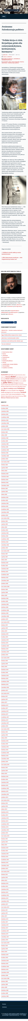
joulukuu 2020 (4, 583)
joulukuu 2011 (4, 904)
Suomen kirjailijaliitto (16, 394)
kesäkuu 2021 (4, 565)
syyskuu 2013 (4, 841)
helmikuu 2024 (4, 482)
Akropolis (16, 374)
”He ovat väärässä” (6, 344)
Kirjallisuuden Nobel (9, 384)
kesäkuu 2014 (4, 815)
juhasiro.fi (19, 304)
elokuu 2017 (4, 702)
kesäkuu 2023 (4, 500)
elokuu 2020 (4, 595)
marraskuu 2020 (5, 586)
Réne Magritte (8, 392)
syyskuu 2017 (4, 699)
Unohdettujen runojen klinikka (10, 364)
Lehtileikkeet (16, 58)
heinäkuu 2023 (4, 497)
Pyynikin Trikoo (15, 390)
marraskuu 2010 (5, 942)
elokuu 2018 (4, 666)
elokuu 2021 (4, 559)
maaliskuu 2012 (5, 895)
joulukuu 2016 (4, 726)
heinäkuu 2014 (4, 812)
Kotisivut (4, 1007)
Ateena (8, 377)
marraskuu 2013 (5, 836)
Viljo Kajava (21, 396)
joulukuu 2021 (4, 547)
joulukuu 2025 (4, 426)
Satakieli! (23, 392)
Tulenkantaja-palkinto (13, 62)
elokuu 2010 (4, 951)
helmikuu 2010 (4, 969)
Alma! (10, 61)
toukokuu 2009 (4, 996)
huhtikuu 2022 (4, 536)
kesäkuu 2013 (4, 850)
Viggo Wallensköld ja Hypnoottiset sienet (11, 335)
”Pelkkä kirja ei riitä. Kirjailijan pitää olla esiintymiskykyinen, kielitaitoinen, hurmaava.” (12, 46)
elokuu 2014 (4, 809)
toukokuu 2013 (4, 853)
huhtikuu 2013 (4, 856)
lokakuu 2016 (4, 732)
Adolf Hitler (11, 374)
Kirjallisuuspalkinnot (8, 58)
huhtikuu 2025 (4, 447)
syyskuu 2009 (4, 984)
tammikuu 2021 (5, 580)
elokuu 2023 (4, 494)
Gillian (24, 1014)
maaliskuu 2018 (5, 681)
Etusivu (4, 1004)
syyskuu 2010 (4, 948)
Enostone (17, 378)
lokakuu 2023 (4, 488)
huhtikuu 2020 (4, 607)
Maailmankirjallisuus (7, 360)
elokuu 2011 (4, 916)
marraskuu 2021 (5, 550)
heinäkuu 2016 (4, 741)
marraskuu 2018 (5, 657)
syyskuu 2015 (4, 770)
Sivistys (4, 362)
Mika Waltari (20, 386)
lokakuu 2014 (4, 803)
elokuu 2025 (4, 435)
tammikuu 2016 (5, 758)
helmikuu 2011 (4, 933)
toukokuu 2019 (4, 640)
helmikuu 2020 (4, 613)
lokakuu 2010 (4, 945)
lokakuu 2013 (4, 838)
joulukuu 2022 (4, 515)
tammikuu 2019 (5, 651)
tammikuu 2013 (5, 865)
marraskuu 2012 (5, 871)
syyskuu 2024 (4, 467)
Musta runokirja (8, 388)
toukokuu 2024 (4, 476)
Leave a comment (7, 57)
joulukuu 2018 (4, 654)
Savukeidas (3, 394)
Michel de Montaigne (13, 386)
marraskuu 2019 (5, 622)
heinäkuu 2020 (4, 598)
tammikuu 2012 (5, 901)
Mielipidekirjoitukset (7, 59)
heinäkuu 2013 (4, 847)
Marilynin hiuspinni (5, 386)
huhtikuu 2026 (4, 414)
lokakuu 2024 (4, 464)
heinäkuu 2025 (4, 438)
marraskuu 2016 (5, 729)
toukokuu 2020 (4, 604)
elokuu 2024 (4, 470)
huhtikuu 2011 (4, 928)
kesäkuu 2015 (4, 779)
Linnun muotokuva (23, 384)
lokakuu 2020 (4, 589)
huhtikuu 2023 (4, 506)
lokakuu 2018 (4, 660)
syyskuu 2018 (4, 663)
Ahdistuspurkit (14, 312)
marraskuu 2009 (5, 978)
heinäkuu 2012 (4, 883)
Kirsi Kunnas (16, 384)
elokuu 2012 (4, 880)
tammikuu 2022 (5, 545)
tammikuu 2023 (5, 512)
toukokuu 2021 (4, 568)
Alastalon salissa (21, 374)
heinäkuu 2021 (4, 562)
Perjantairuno (5, 357)
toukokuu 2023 (4, 503)
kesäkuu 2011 (4, 922)
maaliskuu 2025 (5, 450)
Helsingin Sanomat (6, 380)
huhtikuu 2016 (4, 749)
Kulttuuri (4, 359)
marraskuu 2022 (5, 518)
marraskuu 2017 (5, 693)
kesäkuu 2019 (4, 637)
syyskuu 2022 (4, 524)
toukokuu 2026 (4, 411)
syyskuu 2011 (4, 913)
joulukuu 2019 (4, 619)
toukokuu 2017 (4, 711)
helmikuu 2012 (4, 898)
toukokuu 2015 (4, 782)
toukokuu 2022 (4, 533)
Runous (4, 353)
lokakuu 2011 (4, 910)
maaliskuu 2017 (5, 717)
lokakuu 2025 (4, 432)
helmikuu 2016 (4, 755)
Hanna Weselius (16, 61)
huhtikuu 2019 (4, 642)
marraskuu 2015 (5, 764)
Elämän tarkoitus (10, 378)
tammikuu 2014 (5, 830)
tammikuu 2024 (5, 485)
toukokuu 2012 (4, 889)
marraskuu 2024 (5, 461)
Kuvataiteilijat (5, 366)
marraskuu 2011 (5, 907)
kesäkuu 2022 (4, 530)
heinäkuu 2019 (4, 634)
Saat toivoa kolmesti (15, 392)
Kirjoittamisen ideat (7, 352)
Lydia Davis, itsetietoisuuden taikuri (10, 338)
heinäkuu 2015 (4, 776)
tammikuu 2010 (5, 972)
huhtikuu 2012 (4, 892)
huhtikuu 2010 (4, 963)
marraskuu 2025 (5, 429)
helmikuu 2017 (4, 720)
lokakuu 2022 (4, 521)
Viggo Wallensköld (15, 396)
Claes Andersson (19, 377)
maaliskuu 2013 (5, 859)
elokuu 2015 (4, 773)
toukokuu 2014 (4, 818)
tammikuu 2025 (5, 455)
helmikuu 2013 (4, 862)
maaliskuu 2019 (5, 645)
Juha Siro (5, 54)
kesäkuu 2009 (4, 993)
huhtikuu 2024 (4, 479)
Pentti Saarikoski (8, 390)
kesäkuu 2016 (4, 743)
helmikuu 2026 (4, 420)
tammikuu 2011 (5, 936)
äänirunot (10, 314)
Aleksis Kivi (3, 377)
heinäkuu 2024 (4, 473)
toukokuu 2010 (4, 960)
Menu (4, 16)
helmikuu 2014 (4, 827)
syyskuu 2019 (4, 628)
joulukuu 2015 (4, 761)
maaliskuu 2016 (5, 752)
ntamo (15, 388)
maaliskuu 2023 (5, 509)
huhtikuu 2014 (4, 821)
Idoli (17, 380)
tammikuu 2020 (5, 616)
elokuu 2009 (4, 987)
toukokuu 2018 (4, 675)
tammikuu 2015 (5, 794)
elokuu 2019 (4, 631)
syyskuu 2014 (4, 806)
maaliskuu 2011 (5, 931)
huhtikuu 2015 (4, 785)
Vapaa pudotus (8, 396)
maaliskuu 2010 (5, 966)
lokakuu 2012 (4, 874)
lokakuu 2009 (4, 981)
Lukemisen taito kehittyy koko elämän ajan (12, 341)
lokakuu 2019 (4, 625)
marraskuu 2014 (5, 800)
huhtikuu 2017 (4, 714)
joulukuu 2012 (4, 868)
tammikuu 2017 (5, 723)
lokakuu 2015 (4, 767)
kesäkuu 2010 (4, 957)
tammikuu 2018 (5, 687)
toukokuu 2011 (4, 925)
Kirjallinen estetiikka (7, 367)
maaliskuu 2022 (5, 539)
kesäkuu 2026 (4, 408)
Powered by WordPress (14, 1014)
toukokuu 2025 (4, 444)
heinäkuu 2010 (4, 954)
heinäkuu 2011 (4, 919)
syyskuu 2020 (4, 592)
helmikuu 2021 (4, 577)
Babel (13, 377)
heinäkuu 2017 (4, 705)
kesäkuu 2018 (4, 672)
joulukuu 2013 (4, 833)
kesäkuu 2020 (4, 601)
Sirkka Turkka (8, 394)
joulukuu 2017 (4, 690)
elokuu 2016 (4, 737)
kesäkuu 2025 (4, 441)
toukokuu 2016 (4, 746)
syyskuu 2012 (4, 877)
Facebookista (10, 306)
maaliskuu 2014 (5, 824)
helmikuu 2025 (4, 452)
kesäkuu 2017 (4, 708)
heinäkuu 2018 (4, 669)
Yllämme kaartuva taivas (12, 397)
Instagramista (18, 306)
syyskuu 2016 (4, 735)
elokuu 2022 (4, 527)
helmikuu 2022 (4, 542)
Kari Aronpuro (15, 383)
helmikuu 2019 (4, 648)
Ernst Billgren (23, 378)
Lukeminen (5, 355)
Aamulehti (5, 61)
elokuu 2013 (4, 844)
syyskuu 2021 (4, 556)
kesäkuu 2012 (4, 886)
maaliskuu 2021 (5, 574)
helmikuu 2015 (4, 791)
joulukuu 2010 (4, 939)
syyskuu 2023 (4, 491)
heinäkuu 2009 (4, 990)
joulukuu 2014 (4, 797)
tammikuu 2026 (5, 423)
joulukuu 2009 (4, 975)
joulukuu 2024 (4, 458)
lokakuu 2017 (4, 696)
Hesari (13, 380)
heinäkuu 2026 (4, 405)
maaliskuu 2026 (5, 417)
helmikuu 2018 (4, 684)
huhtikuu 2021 (4, 571)
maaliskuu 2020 (5, 610)
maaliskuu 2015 (5, 788)
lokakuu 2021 (4, 553)
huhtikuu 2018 (4, 678)
